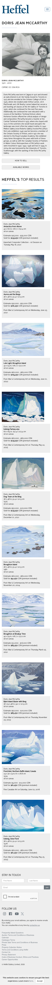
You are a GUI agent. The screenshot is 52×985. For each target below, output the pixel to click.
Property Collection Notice (12, 947)
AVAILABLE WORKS (21, 167)
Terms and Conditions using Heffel (15, 949)
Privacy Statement (9, 954)
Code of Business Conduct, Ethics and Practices (20, 957)
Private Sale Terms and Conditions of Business (20, 942)
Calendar (5, 937)
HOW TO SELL (21, 161)
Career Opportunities (10, 959)
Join (47, 887)
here (31, 981)
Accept (40, 981)
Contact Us (6, 952)
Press (4, 945)
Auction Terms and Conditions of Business (18, 935)
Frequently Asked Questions (12, 932)
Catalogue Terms (8, 940)
